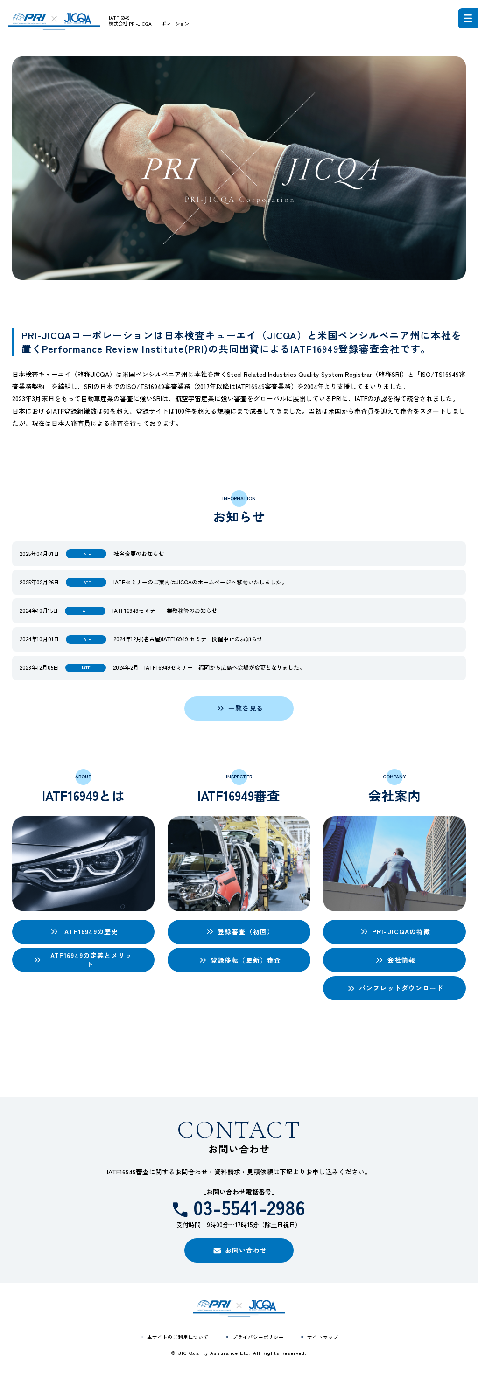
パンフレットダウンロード (401, 987)
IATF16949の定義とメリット (90, 960)
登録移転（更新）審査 (246, 960)
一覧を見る (246, 708)
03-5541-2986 (249, 1207)
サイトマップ (322, 1336)
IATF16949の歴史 (90, 931)
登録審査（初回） (246, 931)
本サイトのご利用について (178, 1336)
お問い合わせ (246, 1250)
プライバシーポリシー (258, 1336)
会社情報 (401, 960)
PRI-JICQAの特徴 (401, 931)
